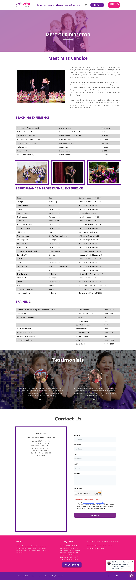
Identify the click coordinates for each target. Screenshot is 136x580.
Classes (59, 5)
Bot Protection (78, 488)
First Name (77, 435)
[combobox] (76, 458)
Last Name (77, 444)
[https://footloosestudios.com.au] (23, 5)
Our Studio (49, 5)
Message (77, 473)
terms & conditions (88, 503)
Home (39, 5)
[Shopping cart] (86, 5)
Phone (76, 454)
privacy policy (100, 503)
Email (76, 464)
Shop (79, 5)
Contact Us (70, 5)
